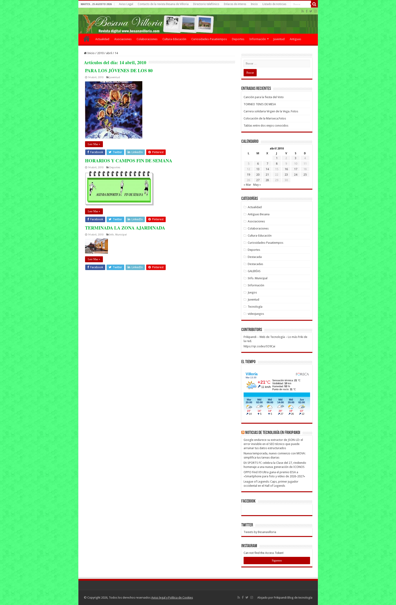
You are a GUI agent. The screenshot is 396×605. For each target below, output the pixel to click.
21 (267, 174)
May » (257, 184)
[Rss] (302, 11)
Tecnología (255, 306)
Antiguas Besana (259, 214)
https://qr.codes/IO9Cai (259, 346)
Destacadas (255, 264)
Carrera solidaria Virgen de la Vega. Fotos (271, 111)
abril (109, 53)
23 (286, 174)
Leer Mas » (94, 144)
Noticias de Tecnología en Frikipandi (272, 433)
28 (267, 180)
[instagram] (315, 11)
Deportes (238, 39)
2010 (100, 53)
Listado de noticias (274, 4)
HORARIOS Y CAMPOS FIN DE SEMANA (128, 160)
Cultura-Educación (174, 39)
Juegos (252, 292)
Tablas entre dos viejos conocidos (266, 125)
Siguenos (277, 560)
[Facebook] (306, 11)
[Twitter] (311, 11)
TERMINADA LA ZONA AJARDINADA (125, 227)
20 (257, 174)
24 (295, 174)
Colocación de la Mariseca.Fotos (265, 118)
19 (248, 174)
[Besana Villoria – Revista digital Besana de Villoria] (198, 21)
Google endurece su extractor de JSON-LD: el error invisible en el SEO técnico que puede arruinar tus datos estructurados (273, 444)
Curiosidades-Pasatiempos (209, 39)
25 (305, 174)
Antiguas (295, 39)
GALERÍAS (254, 271)
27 (257, 180)
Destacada (255, 257)
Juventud (279, 39)
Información (257, 39)
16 (286, 169)
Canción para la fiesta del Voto (264, 97)
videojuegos (256, 313)
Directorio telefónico (206, 4)
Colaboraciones (147, 39)
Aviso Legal (126, 4)
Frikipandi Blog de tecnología (293, 597)
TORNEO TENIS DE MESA (260, 104)
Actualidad (102, 39)
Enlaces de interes (235, 4)
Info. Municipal (118, 234)
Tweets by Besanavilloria (260, 532)
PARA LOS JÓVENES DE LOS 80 (119, 70)
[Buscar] (314, 4)
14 (267, 169)
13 (257, 169)
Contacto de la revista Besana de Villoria (163, 4)
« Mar (247, 184)
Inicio (254, 4)
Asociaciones (123, 39)
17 (295, 169)
